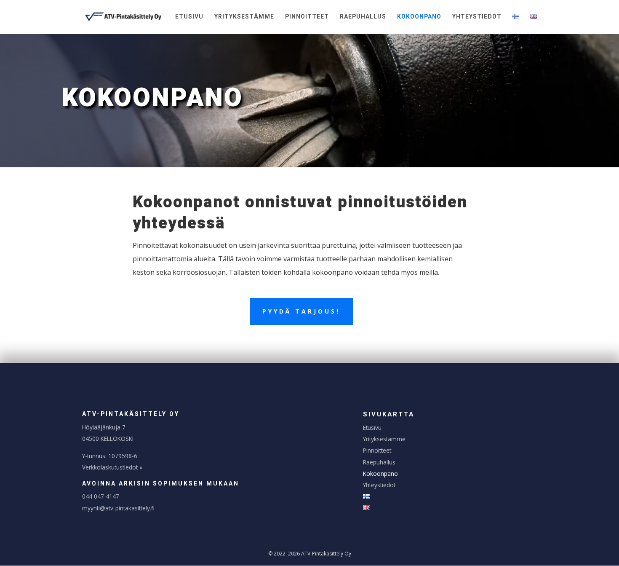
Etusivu (189, 17)
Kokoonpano (419, 17)
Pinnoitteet (307, 17)
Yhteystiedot (477, 17)
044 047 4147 (100, 496)
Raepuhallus (363, 17)
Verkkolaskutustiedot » (112, 467)
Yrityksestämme (244, 17)
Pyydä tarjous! (301, 311)
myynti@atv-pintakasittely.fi (118, 508)
